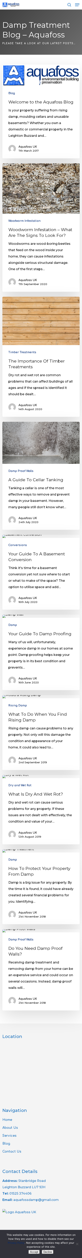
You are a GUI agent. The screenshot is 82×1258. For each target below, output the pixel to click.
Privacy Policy (16, 1242)
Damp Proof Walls (20, 471)
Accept (34, 1251)
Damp (12, 625)
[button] (77, 5)
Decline (47, 1251)
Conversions (17, 545)
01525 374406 (20, 1193)
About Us (10, 1128)
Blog (11, 93)
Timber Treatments (22, 352)
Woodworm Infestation (24, 220)
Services (9, 1135)
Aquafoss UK (28, 146)
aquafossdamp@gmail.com (36, 1200)
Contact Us (11, 1151)
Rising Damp (17, 705)
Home (7, 1120)
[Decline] (77, 1244)
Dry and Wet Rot (19, 785)
